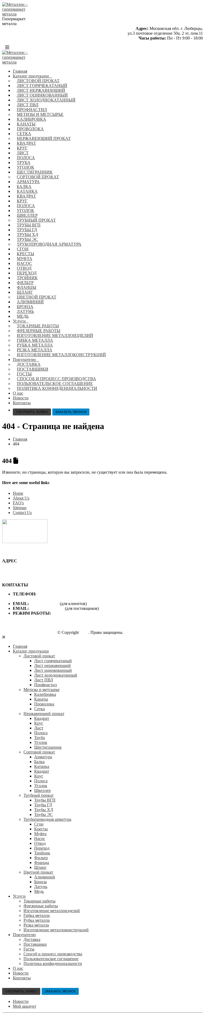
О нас (18, 393)
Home (18, 493)
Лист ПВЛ (27, 105)
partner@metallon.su (47, 608)
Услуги (19, 321)
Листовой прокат (38, 80)
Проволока (30, 129)
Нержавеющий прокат (44, 138)
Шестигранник (35, 172)
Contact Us (22, 512)
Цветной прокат (36, 297)
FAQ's (18, 503)
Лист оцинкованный (42, 95)
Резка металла (34, 350)
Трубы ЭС (27, 239)
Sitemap (19, 507)
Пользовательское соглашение (55, 383)
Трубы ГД (27, 229)
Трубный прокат (36, 220)
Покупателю (24, 359)
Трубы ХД (27, 234)
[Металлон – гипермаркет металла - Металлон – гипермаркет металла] (16, 14)
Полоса (26, 157)
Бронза (25, 306)
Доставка (29, 364)
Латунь (25, 311)
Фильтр (25, 282)
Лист (23, 153)
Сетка (24, 133)
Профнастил (32, 109)
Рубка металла (35, 345)
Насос (24, 263)
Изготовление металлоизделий (55, 335)
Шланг (25, 292)
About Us (21, 498)
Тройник (27, 278)
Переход (27, 273)
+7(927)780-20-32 (28, 598)
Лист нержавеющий (41, 90)
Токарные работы (38, 326)
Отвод (24, 268)
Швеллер (27, 215)
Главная (20, 71)
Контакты (22, 403)
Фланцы (26, 287)
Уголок (25, 167)
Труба (23, 162)
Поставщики (32, 369)
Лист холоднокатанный (46, 100)
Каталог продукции (31, 76)
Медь (23, 316)
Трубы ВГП (29, 225)
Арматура (28, 181)
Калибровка (31, 119)
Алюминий (30, 302)
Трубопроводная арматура (49, 244)
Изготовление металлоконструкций (61, 354)
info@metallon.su (45, 603)
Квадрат (26, 143)
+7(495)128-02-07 (53, 594)
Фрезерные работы (38, 330)
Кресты (25, 254)
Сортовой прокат (38, 177)
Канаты (26, 124)
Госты (24, 374)
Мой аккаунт (24, 1006)
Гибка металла (35, 340)
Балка (24, 186)
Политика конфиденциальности (57, 388)
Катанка (27, 191)
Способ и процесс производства (56, 378)
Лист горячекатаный (42, 85)
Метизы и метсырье (40, 114)
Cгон (23, 249)
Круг (22, 148)
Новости (21, 398)
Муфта (24, 258)
